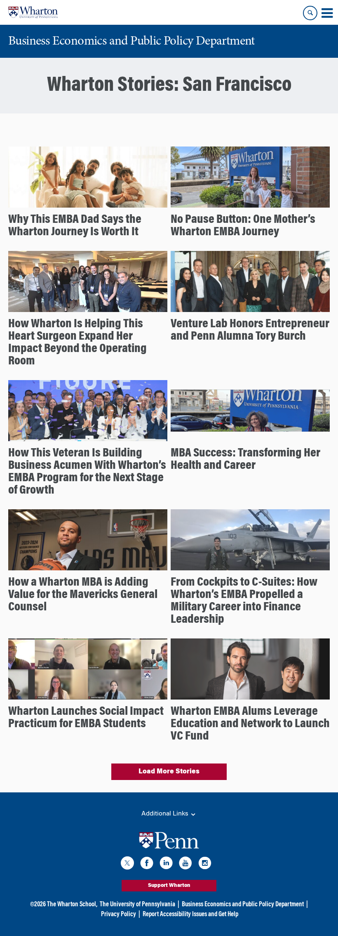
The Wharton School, (72, 904)
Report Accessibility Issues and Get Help (190, 914)
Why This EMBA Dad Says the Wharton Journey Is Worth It (74, 226)
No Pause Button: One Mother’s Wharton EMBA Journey (243, 226)
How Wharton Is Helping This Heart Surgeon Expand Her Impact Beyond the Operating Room (77, 343)
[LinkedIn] (166, 864)
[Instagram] (204, 864)
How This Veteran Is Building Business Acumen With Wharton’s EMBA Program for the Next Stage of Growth (87, 472)
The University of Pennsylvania (137, 904)
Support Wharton (169, 885)
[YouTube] (185, 864)
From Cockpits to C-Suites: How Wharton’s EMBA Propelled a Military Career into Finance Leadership (244, 601)
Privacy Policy (118, 914)
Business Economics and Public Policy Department (243, 904)
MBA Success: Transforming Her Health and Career (245, 459)
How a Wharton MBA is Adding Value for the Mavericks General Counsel (82, 595)
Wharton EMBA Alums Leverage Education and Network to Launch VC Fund (250, 724)
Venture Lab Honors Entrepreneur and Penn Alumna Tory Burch (250, 330)
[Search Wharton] (310, 13)
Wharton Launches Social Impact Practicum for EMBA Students (86, 718)
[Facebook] (146, 864)
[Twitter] (127, 864)
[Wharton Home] (33, 12)
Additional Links (165, 814)
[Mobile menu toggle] (327, 13)
